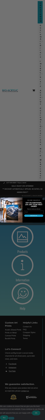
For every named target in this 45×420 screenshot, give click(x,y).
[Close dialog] (43, 199)
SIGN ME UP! (33, 215)
